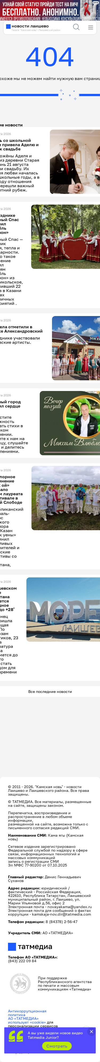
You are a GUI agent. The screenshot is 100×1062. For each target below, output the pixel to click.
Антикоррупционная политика (27, 1013)
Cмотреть (56, 1046)
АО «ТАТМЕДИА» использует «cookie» (27, 1020)
